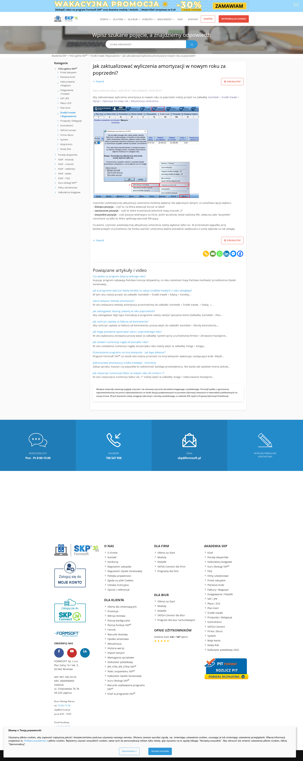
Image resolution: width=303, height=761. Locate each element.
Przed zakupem (68, 72)
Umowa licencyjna (118, 585)
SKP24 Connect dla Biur (171, 615)
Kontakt (193, 19)
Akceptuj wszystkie (160, 751)
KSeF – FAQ (64, 178)
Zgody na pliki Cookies (120, 580)
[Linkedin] (226, 254)
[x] (296, 4)
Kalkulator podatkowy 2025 (223, 649)
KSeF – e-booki (65, 164)
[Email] (213, 254)
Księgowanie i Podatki (66, 92)
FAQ (209, 571)
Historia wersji (115, 648)
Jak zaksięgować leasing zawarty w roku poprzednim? (124, 311)
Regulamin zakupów (119, 566)
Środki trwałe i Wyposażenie (105, 55)
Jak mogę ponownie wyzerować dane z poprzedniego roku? (127, 331)
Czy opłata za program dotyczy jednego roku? (119, 276)
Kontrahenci (66, 125)
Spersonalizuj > (129, 751)
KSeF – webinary (66, 168)
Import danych (116, 652)
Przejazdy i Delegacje (71, 120)
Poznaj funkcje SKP (119, 625)
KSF (180, 19)
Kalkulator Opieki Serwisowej (124, 676)
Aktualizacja (114, 643)
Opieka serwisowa (118, 639)
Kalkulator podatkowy (120, 662)
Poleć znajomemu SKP (121, 671)
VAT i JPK (64, 98)
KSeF (210, 552)
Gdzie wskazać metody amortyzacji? (113, 301)
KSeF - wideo (64, 173)
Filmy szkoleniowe (67, 187)
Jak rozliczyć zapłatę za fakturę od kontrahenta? (120, 321)
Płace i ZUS (65, 103)
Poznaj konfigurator (118, 620)
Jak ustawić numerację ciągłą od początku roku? (121, 342)
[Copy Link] (206, 254)
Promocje (112, 611)
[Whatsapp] (220, 254)
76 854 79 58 (64, 705)
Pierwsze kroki (67, 77)
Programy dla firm (168, 571)
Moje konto (66, 144)
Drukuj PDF (234, 81)
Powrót (99, 81)
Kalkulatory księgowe (69, 192)
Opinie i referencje (118, 589)
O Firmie (112, 552)
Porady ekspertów (67, 154)
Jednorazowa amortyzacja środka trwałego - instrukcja (124, 362)
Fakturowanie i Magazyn (67, 83)
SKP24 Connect (68, 130)
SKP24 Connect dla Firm (171, 566)
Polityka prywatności (119, 575)
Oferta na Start (166, 552)
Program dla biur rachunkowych (176, 620)
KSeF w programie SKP (121, 693)
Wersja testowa (116, 615)
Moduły (161, 557)
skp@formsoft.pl (62, 709)
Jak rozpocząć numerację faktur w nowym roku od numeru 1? (128, 373)
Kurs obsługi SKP (67, 182)
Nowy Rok (65, 149)
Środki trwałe (215, 612)
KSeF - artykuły (66, 159)
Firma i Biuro (66, 135)
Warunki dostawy (117, 634)
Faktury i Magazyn (218, 589)
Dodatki (161, 561)
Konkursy (112, 561)
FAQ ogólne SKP (78, 55)
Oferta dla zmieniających (122, 606)
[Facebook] (240, 254)
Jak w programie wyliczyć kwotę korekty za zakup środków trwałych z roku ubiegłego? (142, 290)
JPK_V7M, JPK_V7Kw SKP (121, 666)
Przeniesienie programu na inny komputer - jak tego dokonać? (129, 352)
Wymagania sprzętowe (120, 657)
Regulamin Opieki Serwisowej (124, 571)
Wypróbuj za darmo (233, 18)
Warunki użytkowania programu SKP (126, 687)
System (64, 139)
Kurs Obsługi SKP (118, 680)
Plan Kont (65, 107)
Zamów (208, 18)
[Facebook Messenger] (233, 254)
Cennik (111, 629)
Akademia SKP (59, 55)
